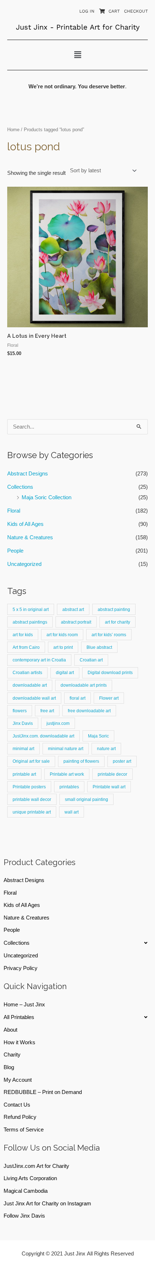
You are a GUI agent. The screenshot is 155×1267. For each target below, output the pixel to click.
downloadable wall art (34, 698)
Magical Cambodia (26, 1191)
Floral (13, 511)
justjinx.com (58, 723)
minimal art (23, 748)
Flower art (109, 698)
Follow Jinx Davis (24, 1216)
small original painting (86, 799)
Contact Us (17, 1105)
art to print (63, 647)
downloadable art (30, 685)
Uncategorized (24, 564)
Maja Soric (98, 736)
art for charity (117, 622)
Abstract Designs (27, 474)
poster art (122, 761)
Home (13, 129)
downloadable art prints (84, 685)
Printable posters (29, 786)
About (10, 1030)
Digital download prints (110, 672)
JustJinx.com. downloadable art (43, 736)
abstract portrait (76, 622)
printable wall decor (32, 799)
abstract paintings (30, 622)
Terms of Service (24, 1130)
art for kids (23, 634)
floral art (77, 698)
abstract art (73, 609)
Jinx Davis (23, 723)
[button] (77, 55)
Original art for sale (31, 761)
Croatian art (91, 659)
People (15, 551)
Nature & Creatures (30, 537)
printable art (24, 774)
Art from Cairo (26, 647)
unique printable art (32, 812)
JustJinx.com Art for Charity (36, 1166)
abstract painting (114, 609)
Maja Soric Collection (46, 497)
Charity (12, 1055)
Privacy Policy (20, 968)
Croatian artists (27, 672)
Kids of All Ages (25, 524)
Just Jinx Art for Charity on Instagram (47, 1203)
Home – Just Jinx (24, 1004)
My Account (18, 1080)
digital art (65, 672)
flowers (20, 710)
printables (69, 786)
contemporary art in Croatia (39, 659)
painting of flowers (81, 761)
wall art (72, 812)
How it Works (19, 1042)
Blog (9, 1067)
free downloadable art (89, 710)
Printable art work (67, 774)
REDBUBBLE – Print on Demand (43, 1092)
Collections (20, 487)
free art (47, 710)
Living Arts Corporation (30, 1178)
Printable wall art (109, 786)
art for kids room (62, 634)
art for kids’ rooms (109, 634)
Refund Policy (20, 1117)
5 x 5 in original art (31, 609)
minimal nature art (65, 748)
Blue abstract (99, 647)
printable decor (112, 774)
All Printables (19, 1017)
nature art (106, 748)
